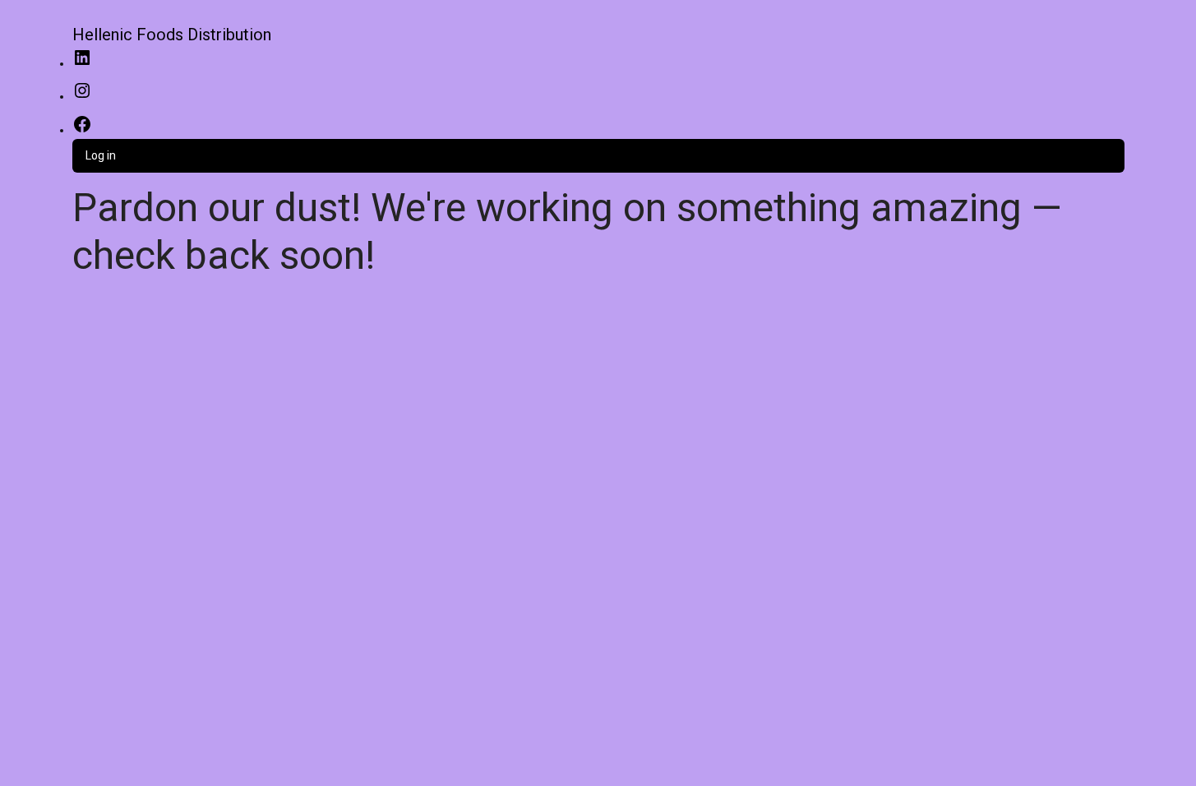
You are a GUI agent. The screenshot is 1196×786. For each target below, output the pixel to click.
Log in (100, 155)
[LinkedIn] (82, 63)
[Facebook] (82, 129)
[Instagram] (82, 96)
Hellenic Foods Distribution (171, 34)
